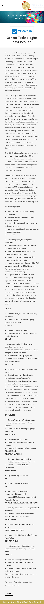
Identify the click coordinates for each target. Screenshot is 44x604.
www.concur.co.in (12, 585)
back (9, 593)
